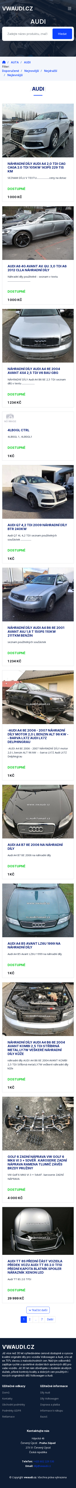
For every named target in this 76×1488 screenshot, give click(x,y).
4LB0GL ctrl (18, 430)
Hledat (62, 34)
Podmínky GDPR (11, 1410)
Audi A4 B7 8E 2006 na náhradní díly (35, 846)
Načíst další (39, 1310)
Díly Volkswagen (49, 1398)
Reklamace (8, 1416)
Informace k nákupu (51, 1410)
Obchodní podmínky (13, 1404)
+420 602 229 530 (43, 1461)
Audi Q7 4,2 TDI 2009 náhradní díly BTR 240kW (37, 527)
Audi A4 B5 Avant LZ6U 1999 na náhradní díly (34, 945)
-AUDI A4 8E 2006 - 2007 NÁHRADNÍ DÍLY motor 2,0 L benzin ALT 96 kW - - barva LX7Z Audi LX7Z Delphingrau (38, 736)
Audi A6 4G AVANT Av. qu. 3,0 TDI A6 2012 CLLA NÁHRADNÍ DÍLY (37, 268)
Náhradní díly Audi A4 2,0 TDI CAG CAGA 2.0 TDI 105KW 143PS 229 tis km (37, 167)
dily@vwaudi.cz (42, 1466)
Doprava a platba (50, 1404)
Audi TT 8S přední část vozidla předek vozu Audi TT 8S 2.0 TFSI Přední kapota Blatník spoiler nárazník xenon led (35, 1266)
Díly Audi (45, 1392)
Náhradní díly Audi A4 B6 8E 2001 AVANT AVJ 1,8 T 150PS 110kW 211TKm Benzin (36, 631)
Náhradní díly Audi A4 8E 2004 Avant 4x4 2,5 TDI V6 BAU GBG (34, 371)
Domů (6, 1392)
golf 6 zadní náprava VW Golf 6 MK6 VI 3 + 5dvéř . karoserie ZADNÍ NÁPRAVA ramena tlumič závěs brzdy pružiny (37, 1162)
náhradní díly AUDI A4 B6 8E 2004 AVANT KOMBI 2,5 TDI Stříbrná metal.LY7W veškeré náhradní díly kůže (36, 1048)
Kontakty (7, 1398)
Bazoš (43, 1416)
